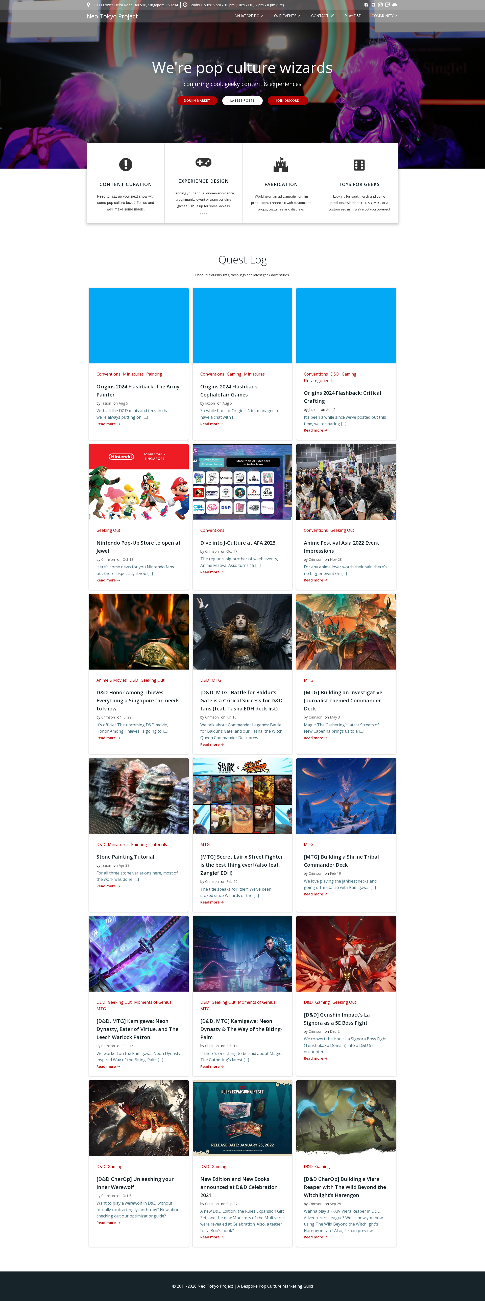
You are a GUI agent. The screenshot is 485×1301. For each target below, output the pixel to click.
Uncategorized (318, 380)
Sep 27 (231, 1203)
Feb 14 (231, 1045)
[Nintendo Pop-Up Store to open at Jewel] (139, 481)
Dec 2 (335, 1031)
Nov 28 (336, 559)
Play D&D (353, 16)
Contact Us (322, 16)
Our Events (285, 16)
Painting (154, 374)
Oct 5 (127, 1195)
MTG (216, 680)
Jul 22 (127, 717)
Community (383, 16)
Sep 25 (335, 1203)
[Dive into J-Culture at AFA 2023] (243, 481)
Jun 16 (231, 717)
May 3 (335, 717)
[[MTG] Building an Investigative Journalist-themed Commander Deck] (346, 631)
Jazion (106, 403)
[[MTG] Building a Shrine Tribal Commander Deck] (346, 795)
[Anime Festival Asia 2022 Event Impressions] (346, 481)
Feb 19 (335, 873)
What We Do (247, 16)
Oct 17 (231, 551)
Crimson (108, 559)
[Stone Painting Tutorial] (139, 795)
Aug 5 (123, 403)
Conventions (108, 374)
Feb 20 (231, 881)
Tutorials (158, 844)
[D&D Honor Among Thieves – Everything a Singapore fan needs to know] (139, 631)
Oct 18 (128, 559)
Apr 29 (124, 865)
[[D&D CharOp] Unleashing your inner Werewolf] (139, 1117)
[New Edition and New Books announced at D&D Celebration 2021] (243, 1117)
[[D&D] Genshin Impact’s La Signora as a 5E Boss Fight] (346, 953)
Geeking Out (108, 530)
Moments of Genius (153, 1002)
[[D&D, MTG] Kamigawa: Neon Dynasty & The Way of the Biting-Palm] (243, 953)
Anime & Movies (111, 680)
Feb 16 (128, 1045)
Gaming (234, 374)
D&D (334, 374)
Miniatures (133, 374)
